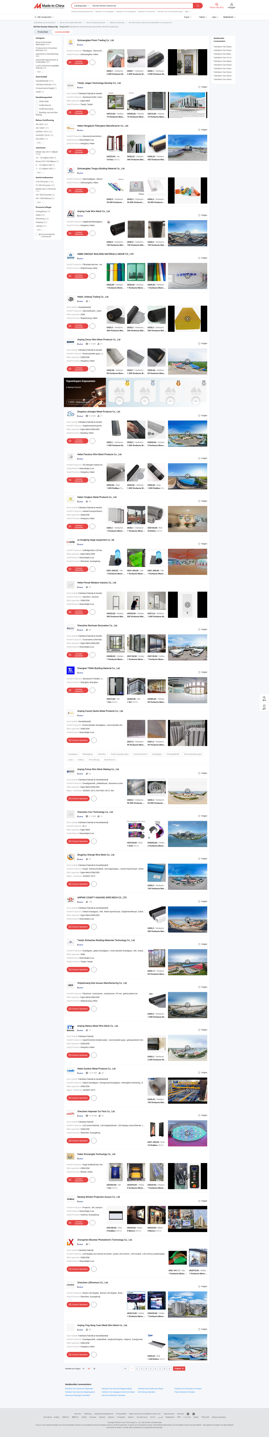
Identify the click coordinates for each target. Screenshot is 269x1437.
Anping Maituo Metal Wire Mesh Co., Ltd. (97, 1025)
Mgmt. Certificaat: (74, 790)
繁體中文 (75, 1417)
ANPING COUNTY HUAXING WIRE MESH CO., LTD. (102, 897)
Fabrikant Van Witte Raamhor (226, 54)
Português (121, 1417)
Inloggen (231, 7)
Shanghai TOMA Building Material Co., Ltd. (98, 668)
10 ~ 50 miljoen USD (46, 157)
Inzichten (180, 1414)
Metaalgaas (88, 754)
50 (94, 1368)
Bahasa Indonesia (219, 1417)
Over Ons (77, 1414)
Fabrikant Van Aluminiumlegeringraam (80, 1392)
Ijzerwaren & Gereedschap (47, 55)
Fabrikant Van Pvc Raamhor (226, 57)
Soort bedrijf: (72, 93)
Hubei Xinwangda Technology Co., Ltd (96, 1154)
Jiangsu (41, 226)
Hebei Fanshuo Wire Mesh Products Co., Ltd (99, 454)
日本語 (84, 1417)
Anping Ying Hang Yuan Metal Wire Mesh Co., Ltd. (102, 1325)
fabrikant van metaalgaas (126, 11)
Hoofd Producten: (74, 50)
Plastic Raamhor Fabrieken (184, 1392)
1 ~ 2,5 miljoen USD (45, 168)
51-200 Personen (45, 185)
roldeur (81, 759)
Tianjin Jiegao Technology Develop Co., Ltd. (99, 83)
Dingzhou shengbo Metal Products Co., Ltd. (98, 411)
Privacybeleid (121, 1414)
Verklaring (88, 1414)
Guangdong (43, 211)
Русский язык (142, 1417)
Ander (40, 91)
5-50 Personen (45, 181)
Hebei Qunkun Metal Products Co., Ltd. (96, 1068)
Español (102, 1417)
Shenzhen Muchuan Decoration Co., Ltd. (97, 625)
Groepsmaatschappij (46, 88)
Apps (214, 17)
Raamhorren (109, 759)
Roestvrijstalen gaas (120, 754)
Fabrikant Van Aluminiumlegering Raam (117, 1388)
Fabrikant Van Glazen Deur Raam (150, 1388)
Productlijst (43, 32)
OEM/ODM (43, 101)
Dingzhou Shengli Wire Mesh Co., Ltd (95, 854)
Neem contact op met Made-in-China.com (145, 1414)
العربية (160, 1417)
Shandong (42, 218)
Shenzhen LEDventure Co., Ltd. (92, 1282)
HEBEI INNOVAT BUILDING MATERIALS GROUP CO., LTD (105, 254)
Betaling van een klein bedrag (47, 113)
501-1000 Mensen (45, 198)
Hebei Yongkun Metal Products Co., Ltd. (97, 497)
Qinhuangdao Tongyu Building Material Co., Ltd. (101, 168)
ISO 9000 (42, 138)
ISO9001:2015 (44, 131)
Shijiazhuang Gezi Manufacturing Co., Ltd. (102, 982)
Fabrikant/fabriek (46, 84)
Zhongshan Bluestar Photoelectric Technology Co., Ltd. (104, 1239)
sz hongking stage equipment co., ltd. (96, 539)
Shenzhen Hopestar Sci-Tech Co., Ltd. (96, 1111)
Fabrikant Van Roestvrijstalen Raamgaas (231, 50)
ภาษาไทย (187, 1417)
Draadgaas (157, 754)
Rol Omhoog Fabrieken (146, 1392)
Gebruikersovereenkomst (104, 1414)
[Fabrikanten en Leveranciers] (49, 6)
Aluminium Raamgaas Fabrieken (77, 1395)
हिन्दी (178, 1417)
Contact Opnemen (79, 62)
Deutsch (111, 1417)
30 (89, 1369)
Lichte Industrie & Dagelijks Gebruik (47, 66)
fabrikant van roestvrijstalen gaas (170, 11)
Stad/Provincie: (73, 54)
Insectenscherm (140, 754)
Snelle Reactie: (73, 139)
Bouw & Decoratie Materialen (43, 43)
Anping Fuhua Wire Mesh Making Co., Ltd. (98, 769)
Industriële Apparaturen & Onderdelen (47, 60)
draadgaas (73, 754)
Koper (186, 17)
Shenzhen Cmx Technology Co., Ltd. (95, 811)
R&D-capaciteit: (73, 100)
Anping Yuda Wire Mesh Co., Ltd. (93, 211)
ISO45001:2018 (44, 135)
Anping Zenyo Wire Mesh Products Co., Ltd (98, 339)
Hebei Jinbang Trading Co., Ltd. (93, 296)
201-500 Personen (45, 194)
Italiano (131, 1417)
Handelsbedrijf (45, 80)
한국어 (152, 1417)
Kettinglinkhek (173, 754)
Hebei (40, 215)
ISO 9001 (42, 124)
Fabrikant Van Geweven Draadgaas (229, 68)
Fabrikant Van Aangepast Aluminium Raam (118, 1392)
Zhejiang (41, 222)
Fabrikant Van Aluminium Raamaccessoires (232, 75)
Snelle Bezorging (46, 108)
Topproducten (169, 1414)
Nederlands (170, 1417)
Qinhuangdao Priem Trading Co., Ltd (95, 40)
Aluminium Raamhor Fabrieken (113, 1395)
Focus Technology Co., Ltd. (131, 1422)
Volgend (178, 1369)
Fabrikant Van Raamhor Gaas (227, 64)
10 (83, 1368)
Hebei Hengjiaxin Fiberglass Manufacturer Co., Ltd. (103, 125)
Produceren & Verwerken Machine (46, 49)
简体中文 (65, 1417)
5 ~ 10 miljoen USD (45, 165)
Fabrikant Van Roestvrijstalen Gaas (229, 72)
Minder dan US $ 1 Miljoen (47, 152)
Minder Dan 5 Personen (46, 189)
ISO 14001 (42, 128)
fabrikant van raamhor (146, 11)
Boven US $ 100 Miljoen (47, 161)
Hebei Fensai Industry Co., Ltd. (97, 582)
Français (93, 1417)
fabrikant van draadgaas (104, 11)
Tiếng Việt (205, 1417)
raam (70, 759)
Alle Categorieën (44, 17)
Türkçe (195, 1417)
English (56, 1417)
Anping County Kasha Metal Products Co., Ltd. (100, 710)
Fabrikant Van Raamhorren (225, 46)
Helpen (202, 17)
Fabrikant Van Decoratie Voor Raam (188, 1388)
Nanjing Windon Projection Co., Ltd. (98, 1196)
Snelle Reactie (45, 105)
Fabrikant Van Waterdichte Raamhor (229, 61)
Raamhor (102, 754)
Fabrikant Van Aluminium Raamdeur (229, 79)
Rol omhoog (94, 759)
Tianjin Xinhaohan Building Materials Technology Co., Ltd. (106, 940)
